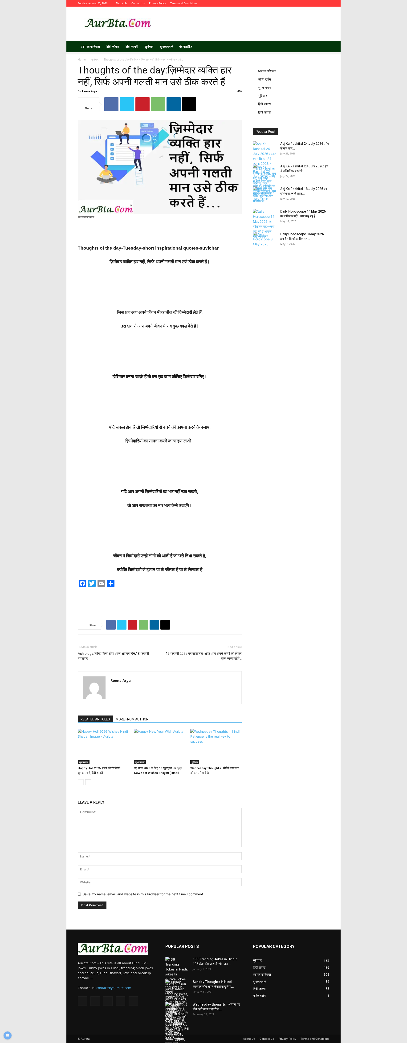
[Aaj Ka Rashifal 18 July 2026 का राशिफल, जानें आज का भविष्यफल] (265, 194)
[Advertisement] (243, 23)
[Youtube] (325, 3)
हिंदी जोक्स (112, 46)
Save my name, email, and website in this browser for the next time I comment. (143, 894)
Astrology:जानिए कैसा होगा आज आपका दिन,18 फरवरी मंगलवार (113, 656)
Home (82, 59)
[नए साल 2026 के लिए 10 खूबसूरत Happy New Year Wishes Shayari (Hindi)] (159, 746)
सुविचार (149, 46)
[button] (323, 47)
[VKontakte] (318, 3)
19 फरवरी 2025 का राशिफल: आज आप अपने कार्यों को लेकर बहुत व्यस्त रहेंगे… (204, 656)
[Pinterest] (142, 104)
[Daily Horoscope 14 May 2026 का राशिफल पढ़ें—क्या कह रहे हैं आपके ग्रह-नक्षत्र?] (265, 224)
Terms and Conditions (183, 3)
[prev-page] (81, 782)
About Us (121, 3)
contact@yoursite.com (113, 988)
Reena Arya (89, 91)
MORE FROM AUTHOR (132, 719)
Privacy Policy (157, 3)
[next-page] (88, 782)
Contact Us (138, 3)
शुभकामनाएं (166, 46)
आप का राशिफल (90, 46)
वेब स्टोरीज (185, 46)
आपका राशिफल (267, 71)
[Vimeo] (310, 3)
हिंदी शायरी (132, 46)
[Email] (189, 104)
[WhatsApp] (158, 104)
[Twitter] (302, 3)
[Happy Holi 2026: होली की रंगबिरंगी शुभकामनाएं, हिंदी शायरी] (103, 746)
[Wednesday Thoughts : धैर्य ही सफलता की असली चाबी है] (216, 746)
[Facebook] (294, 3)
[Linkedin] (174, 104)
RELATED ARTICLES (95, 719)
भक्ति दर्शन (264, 79)
